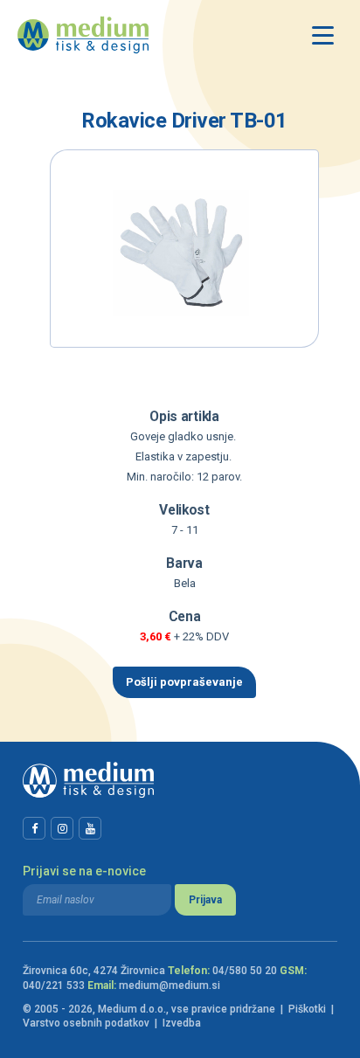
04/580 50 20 (244, 971)
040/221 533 (54, 985)
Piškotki (307, 1009)
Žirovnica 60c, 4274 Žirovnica (94, 971)
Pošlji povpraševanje (184, 681)
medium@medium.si (169, 985)
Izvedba (182, 1023)
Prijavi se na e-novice (84, 871)
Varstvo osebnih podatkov (86, 1023)
